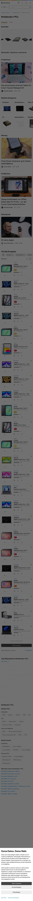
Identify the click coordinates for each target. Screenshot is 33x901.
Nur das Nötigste (16, 887)
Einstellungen (16, 892)
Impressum (3, 897)
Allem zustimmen (16, 883)
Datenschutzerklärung (13, 897)
